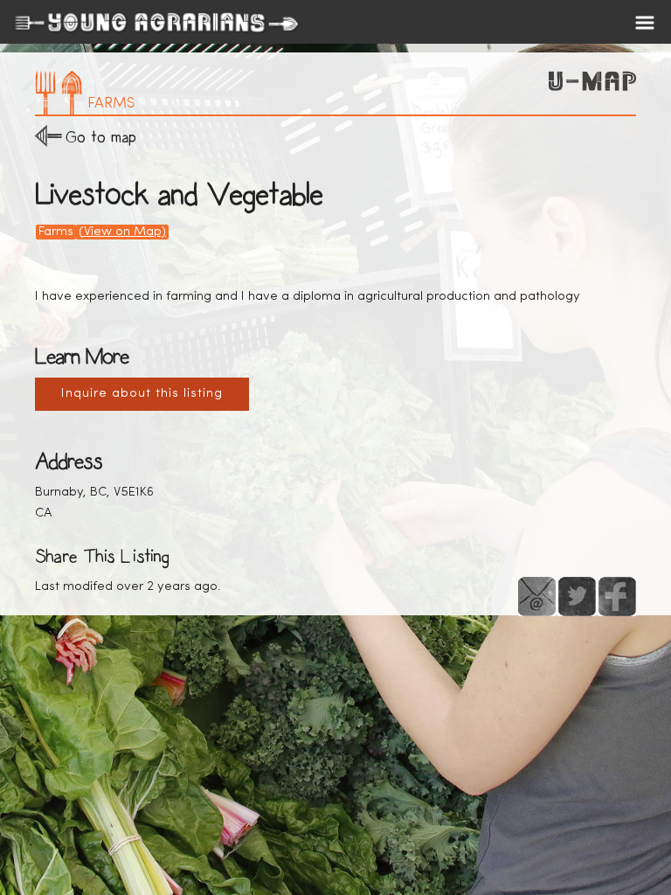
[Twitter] (577, 596)
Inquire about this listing (142, 393)
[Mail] (537, 596)
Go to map (101, 137)
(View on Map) (122, 232)
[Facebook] (617, 596)
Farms (55, 232)
